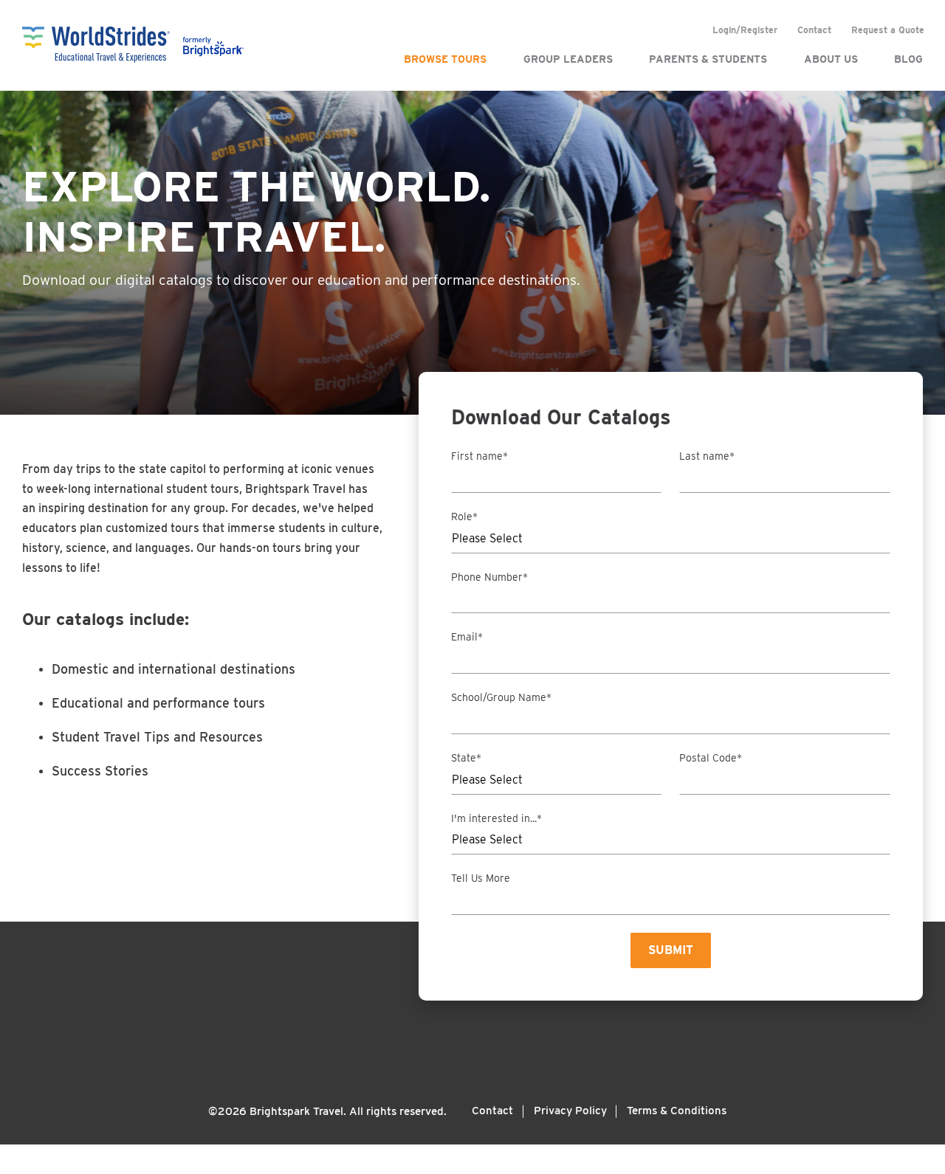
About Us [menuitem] (831, 59)
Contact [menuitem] (814, 29)
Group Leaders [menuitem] (568, 59)
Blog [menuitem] (908, 59)
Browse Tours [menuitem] (445, 59)
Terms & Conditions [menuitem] (676, 1110)
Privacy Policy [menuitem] (570, 1110)
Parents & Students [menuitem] (708, 59)
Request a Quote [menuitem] (887, 29)
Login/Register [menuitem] (744, 29)
